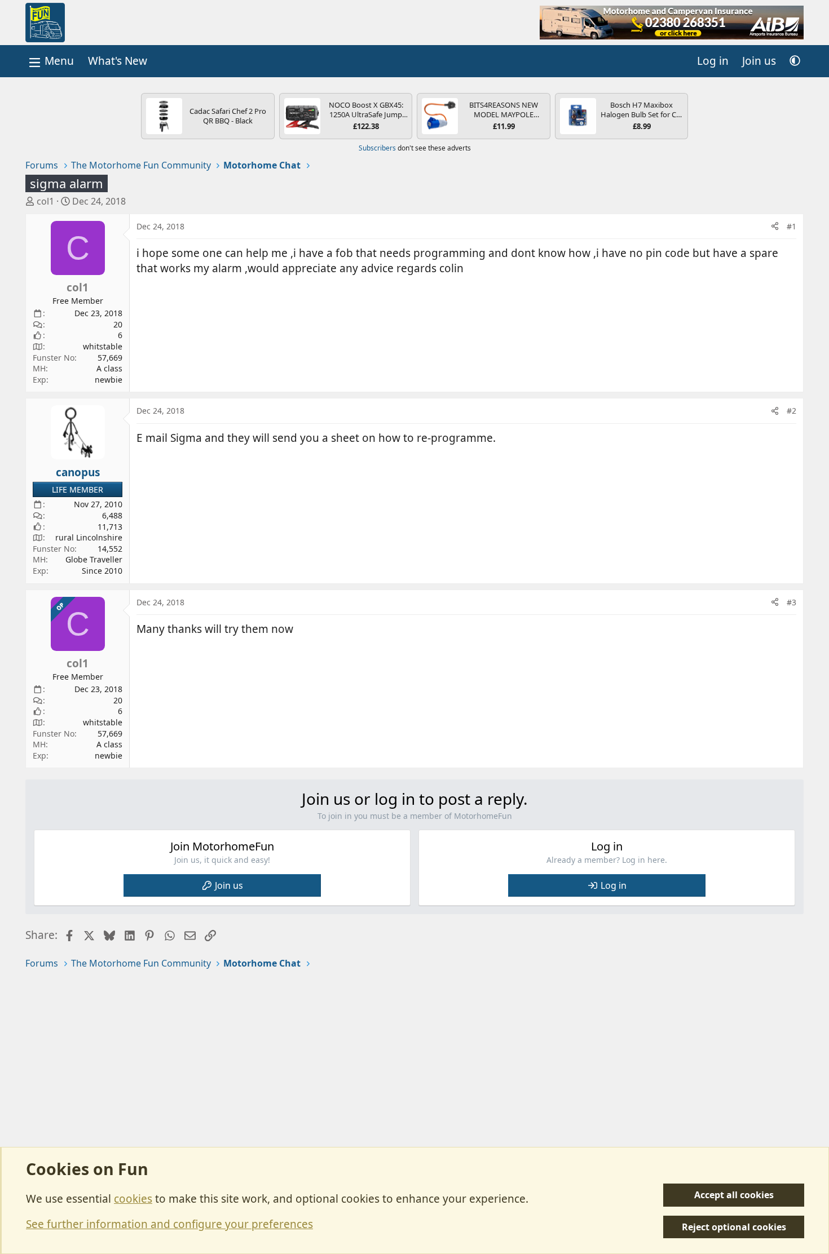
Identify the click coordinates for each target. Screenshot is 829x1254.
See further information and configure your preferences (169, 1224)
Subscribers (377, 148)
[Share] (775, 226)
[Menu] (50, 61)
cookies (133, 1198)
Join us (229, 885)
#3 (791, 602)
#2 (791, 410)
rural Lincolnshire (88, 537)
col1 (45, 201)
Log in (614, 885)
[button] (795, 61)
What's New (117, 61)
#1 (791, 226)
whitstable (102, 346)
